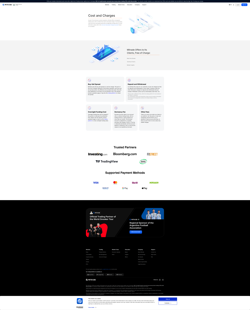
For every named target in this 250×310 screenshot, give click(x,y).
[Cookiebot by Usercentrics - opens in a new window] (79, 307)
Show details (91, 307)
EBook (126, 256)
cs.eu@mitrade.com (106, 269)
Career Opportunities (142, 261)
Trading (113, 4)
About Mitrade (141, 252)
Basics (126, 252)
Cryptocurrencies (89, 256)
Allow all (168, 299)
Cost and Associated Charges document (110, 24)
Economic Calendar (116, 252)
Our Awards (140, 256)
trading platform (112, 93)
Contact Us (153, 252)
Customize (167, 303)
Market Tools (121, 4)
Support (144, 4)
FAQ (152, 256)
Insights (126, 254)
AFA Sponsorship (141, 254)
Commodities (88, 254)
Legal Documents (141, 264)
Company (137, 4)
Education (129, 4)
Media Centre (141, 259)
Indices (87, 261)
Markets (107, 4)
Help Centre (153, 254)
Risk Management (103, 254)
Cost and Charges (103, 256)
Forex (87, 252)
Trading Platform (102, 252)
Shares (87, 259)
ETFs (87, 264)
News (113, 254)
